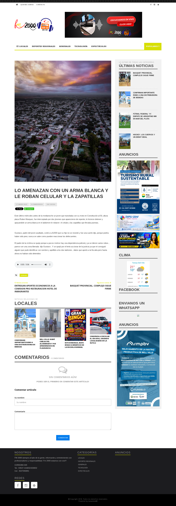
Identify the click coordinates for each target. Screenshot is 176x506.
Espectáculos (98, 46)
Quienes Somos (27, 4)
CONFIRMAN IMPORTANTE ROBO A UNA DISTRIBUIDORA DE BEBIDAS (25, 343)
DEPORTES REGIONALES (43, 46)
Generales (65, 46)
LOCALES (23, 46)
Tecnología (80, 46)
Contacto (40, 4)
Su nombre (19, 397)
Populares (152, 46)
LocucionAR (93, 501)
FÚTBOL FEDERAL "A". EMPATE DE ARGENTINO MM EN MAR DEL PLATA (145, 116)
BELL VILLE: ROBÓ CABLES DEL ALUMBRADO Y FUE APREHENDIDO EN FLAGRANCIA (48, 343)
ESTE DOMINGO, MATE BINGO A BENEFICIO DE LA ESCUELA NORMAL (74, 345)
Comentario (20, 411)
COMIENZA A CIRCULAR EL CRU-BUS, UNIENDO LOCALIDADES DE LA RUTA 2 (100, 339)
